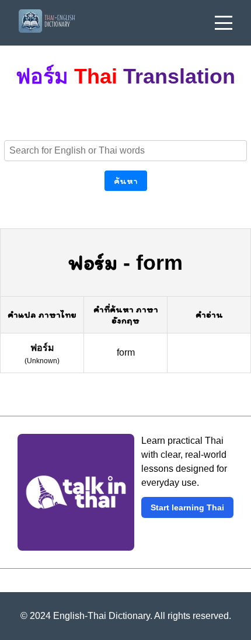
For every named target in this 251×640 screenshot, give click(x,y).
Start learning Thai (187, 507)
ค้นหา (126, 180)
